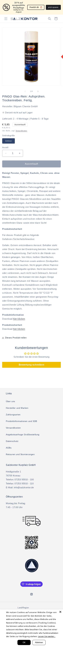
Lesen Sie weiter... (46, 636)
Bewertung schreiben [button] (31, 364)
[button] (6, 18)
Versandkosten (21, 131)
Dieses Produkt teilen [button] (16, 337)
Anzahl (5, 147)
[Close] (60, 611)
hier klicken (19, 319)
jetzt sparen (53, 7)
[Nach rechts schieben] (38, 91)
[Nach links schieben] (25, 91)
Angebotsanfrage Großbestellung (22, 434)
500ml (10, 142)
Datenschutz (12, 441)
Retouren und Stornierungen (20, 454)
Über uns (10, 401)
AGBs (8, 448)
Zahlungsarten (13, 414)
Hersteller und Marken (17, 408)
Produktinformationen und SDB (21, 421)
